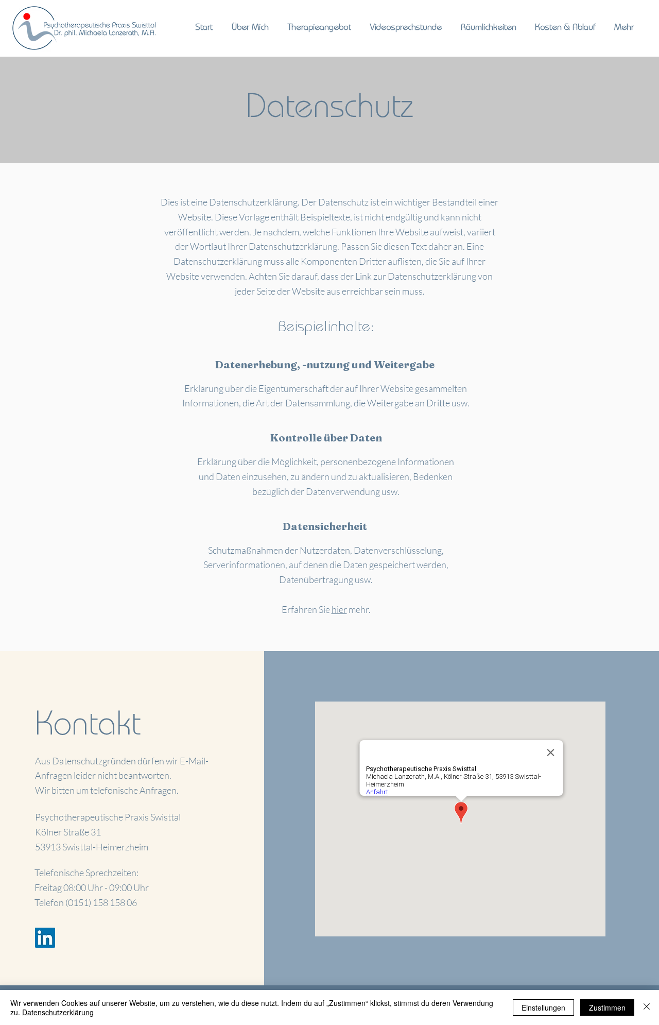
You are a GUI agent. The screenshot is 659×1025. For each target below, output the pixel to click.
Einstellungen (543, 1007)
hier (339, 609)
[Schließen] (646, 1007)
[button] (319, 28)
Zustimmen (607, 1007)
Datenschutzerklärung (58, 1012)
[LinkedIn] (45, 938)
